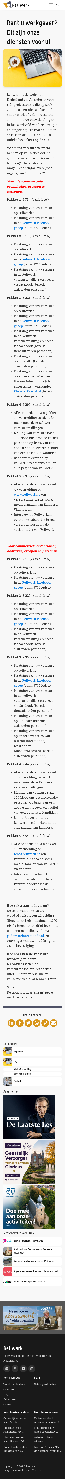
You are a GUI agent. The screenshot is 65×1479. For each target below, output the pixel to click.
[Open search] (58, 5)
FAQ (5, 1394)
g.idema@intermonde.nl (25, 936)
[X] (28, 1023)
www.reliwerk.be (27, 494)
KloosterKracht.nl (27, 391)
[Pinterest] (45, 1023)
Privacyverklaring (45, 1384)
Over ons (8, 1389)
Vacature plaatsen (14, 1384)
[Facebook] (20, 1023)
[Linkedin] (11, 1023)
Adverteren (10, 1399)
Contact (7, 1404)
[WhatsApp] (36, 1023)
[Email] (53, 1023)
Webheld (36, 1470)
